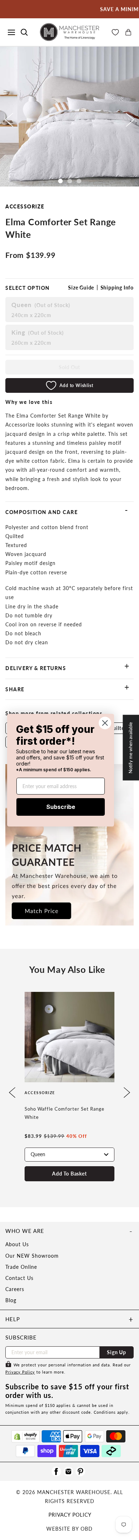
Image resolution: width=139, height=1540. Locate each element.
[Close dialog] (105, 722)
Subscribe (60, 806)
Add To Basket (69, 1174)
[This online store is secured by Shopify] (25, 1436)
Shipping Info (117, 287)
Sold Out (69, 367)
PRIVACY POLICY (70, 1515)
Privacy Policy (20, 1372)
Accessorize (25, 206)
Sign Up (116, 1352)
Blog (10, 1300)
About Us (17, 1244)
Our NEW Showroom (32, 1256)
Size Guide (81, 287)
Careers (14, 1289)
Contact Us (19, 1278)
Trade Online (21, 1267)
